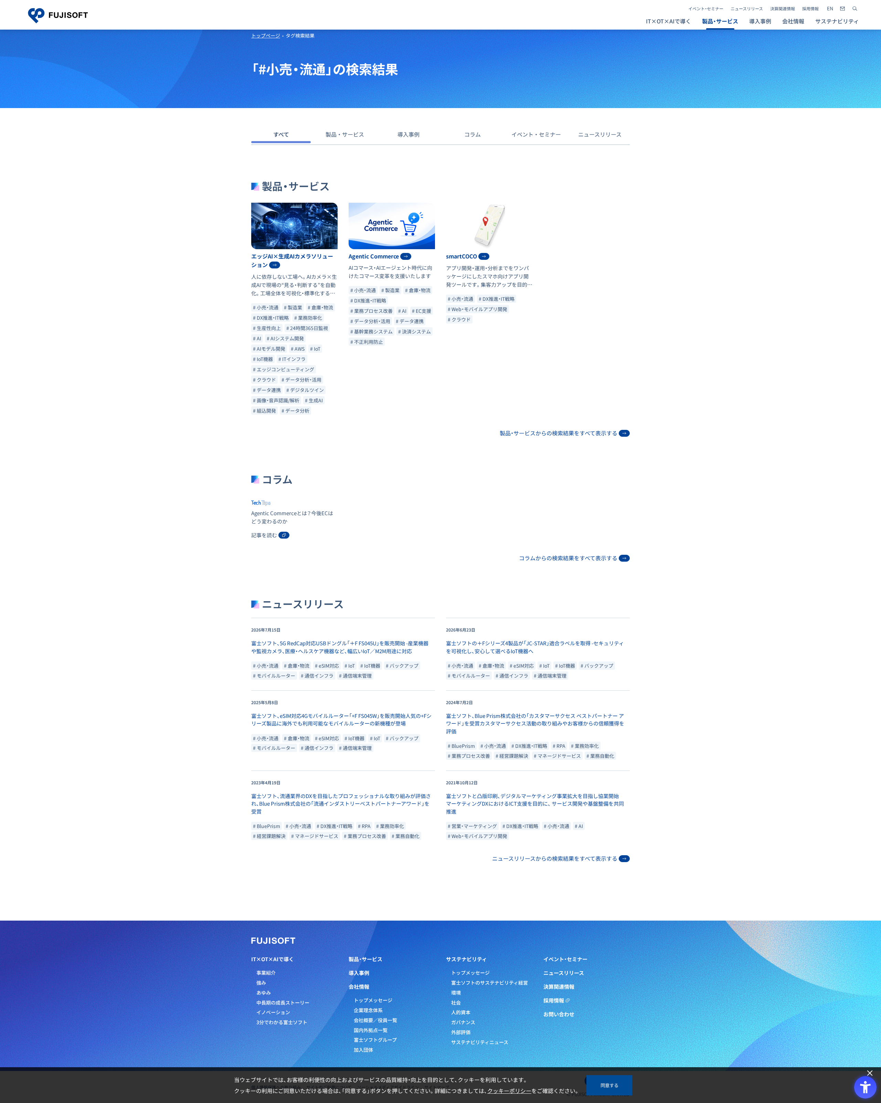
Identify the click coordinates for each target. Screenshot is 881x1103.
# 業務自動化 (600, 755)
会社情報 (359, 986)
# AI (257, 338)
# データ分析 (295, 410)
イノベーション (273, 1012)
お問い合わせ (558, 1014)
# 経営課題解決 (512, 755)
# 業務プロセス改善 (371, 310)
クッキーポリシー (509, 1090)
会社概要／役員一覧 (375, 1020)
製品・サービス (345, 134)
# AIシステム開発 (285, 338)
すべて (281, 134)
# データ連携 (267, 389)
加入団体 (363, 1049)
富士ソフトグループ (375, 1039)
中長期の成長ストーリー (282, 1002)
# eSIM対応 (327, 665)
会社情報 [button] (793, 21)
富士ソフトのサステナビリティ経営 (489, 982)
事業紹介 (266, 972)
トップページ (265, 35)
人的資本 (460, 1012)
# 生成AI (314, 400)
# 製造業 (293, 307)
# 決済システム (414, 331)
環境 (456, 992)
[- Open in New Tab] (830, 8)
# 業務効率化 (308, 317)
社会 (456, 1002)
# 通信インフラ (317, 675)
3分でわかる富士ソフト (281, 1022)
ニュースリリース (747, 9)
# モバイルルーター (274, 675)
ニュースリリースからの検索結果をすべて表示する (554, 858)
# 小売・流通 (265, 307)
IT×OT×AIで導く (272, 959)
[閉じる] (870, 1073)
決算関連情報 (782, 9)
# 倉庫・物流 (320, 307)
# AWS (298, 348)
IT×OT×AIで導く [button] (668, 21)
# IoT (315, 348)
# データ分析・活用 (301, 379)
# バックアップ (402, 665)
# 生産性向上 (267, 328)
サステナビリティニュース (479, 1042)
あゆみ (263, 992)
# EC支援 (421, 310)
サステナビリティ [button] (837, 21)
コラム (472, 134)
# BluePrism (461, 745)
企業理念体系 (368, 1010)
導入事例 (760, 21)
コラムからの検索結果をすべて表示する (568, 558)
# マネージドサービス (557, 755)
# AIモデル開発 (269, 348)
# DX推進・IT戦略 (271, 317)
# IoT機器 (263, 359)
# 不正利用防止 (366, 341)
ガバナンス (463, 1022)
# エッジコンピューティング (283, 369)
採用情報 (810, 9)
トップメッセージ (373, 1000)
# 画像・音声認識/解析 (276, 400)
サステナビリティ (466, 959)
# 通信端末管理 (355, 675)
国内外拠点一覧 (371, 1030)
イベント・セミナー (705, 9)
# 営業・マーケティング (472, 826)
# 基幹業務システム (371, 331)
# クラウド (264, 379)
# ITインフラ (292, 359)
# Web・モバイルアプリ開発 (477, 309)
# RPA (559, 745)
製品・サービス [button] (720, 21)
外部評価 (460, 1032)
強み (261, 982)
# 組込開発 (264, 410)
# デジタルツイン (305, 389)
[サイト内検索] (855, 8)
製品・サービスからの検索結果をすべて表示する (558, 433)
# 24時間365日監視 (307, 328)
